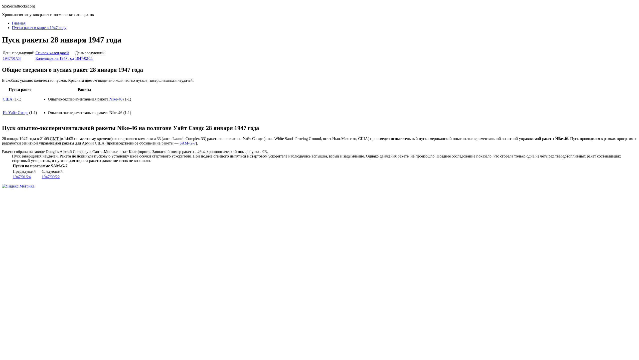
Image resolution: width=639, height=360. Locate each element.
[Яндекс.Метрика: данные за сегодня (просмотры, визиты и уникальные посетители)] (18, 186)
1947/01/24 (12, 58)
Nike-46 (115, 99)
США (7, 99)
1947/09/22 (51, 177)
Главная (18, 23)
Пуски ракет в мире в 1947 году (39, 28)
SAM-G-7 (187, 143)
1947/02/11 (84, 58)
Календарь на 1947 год (54, 58)
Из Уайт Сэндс (15, 112)
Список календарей (52, 53)
